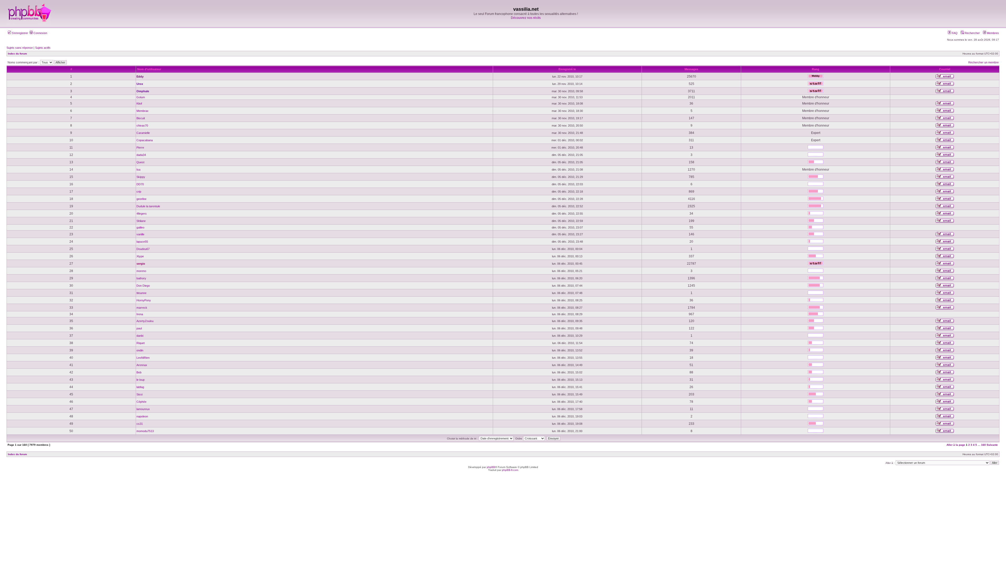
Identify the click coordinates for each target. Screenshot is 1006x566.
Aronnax (141, 365)
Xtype (140, 256)
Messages (691, 69)
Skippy (140, 176)
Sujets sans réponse (20, 47)
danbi (139, 335)
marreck (141, 307)
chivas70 (142, 125)
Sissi (139, 394)
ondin (139, 350)
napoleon (142, 416)
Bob (138, 372)
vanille (140, 234)
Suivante (992, 444)
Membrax (142, 110)
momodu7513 (145, 431)
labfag (140, 387)
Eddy (140, 76)
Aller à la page (956, 444)
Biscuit (140, 118)
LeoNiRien (143, 357)
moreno (141, 271)
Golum (140, 97)
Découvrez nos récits (526, 18)
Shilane (141, 220)
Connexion (40, 33)
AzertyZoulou (145, 321)
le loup (140, 379)
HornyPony (143, 300)
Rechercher (972, 33)
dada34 (141, 154)
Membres (992, 33)
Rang (815, 69)
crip (138, 191)
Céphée (141, 401)
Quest (140, 162)
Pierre (140, 147)
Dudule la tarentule (148, 206)
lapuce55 (142, 241)
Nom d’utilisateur (149, 69)
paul (139, 328)
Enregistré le (567, 69)
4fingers (141, 213)
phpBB (491, 467)
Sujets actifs (43, 47)
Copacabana (144, 140)
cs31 (139, 423)
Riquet (140, 343)
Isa (138, 169)
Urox (139, 83)
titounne (141, 293)
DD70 (140, 184)
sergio (140, 263)
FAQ (954, 33)
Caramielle (143, 132)
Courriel (944, 69)
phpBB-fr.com (510, 470)
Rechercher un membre (983, 62)
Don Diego (143, 285)
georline (141, 198)
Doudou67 (143, 249)
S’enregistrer (19, 33)
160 (983, 444)
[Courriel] (944, 77)
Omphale (142, 91)
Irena (139, 314)
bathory (141, 278)
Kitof (139, 103)
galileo (140, 227)
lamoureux (143, 409)
